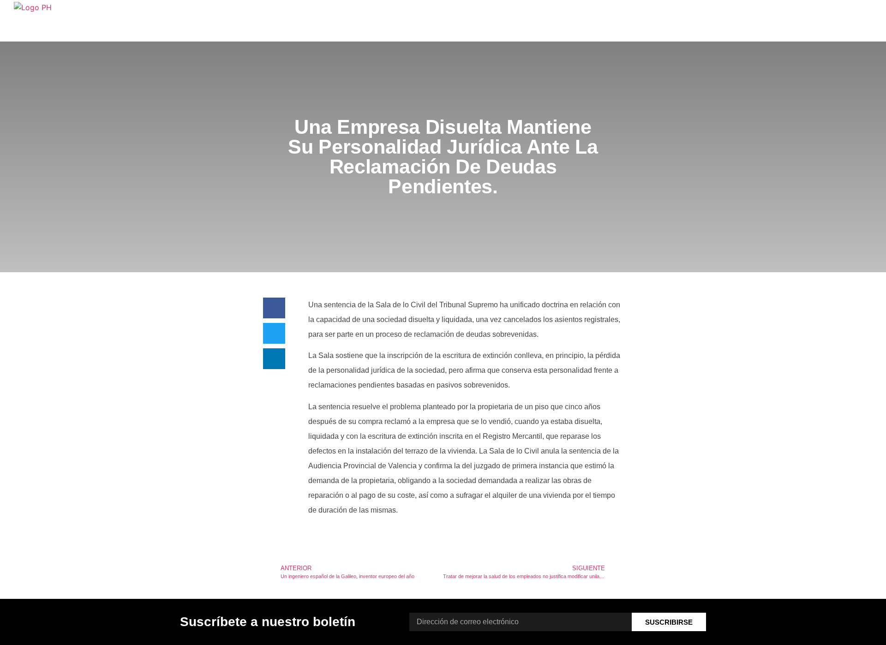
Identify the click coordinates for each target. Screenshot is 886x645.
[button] (274, 308)
